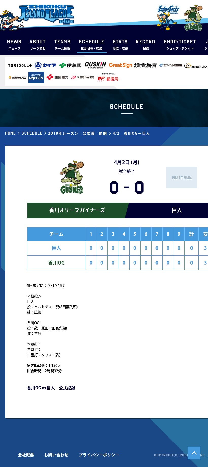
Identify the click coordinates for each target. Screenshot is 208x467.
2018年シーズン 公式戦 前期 (77, 133)
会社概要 (26, 455)
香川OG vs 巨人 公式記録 (51, 388)
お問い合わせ (56, 455)
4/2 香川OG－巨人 (131, 133)
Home (10, 133)
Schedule (32, 133)
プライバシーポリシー (99, 455)
